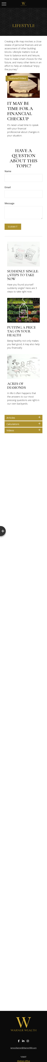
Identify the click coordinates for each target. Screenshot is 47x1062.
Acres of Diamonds (16, 386)
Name (8, 171)
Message (9, 203)
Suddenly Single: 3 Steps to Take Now (23, 275)
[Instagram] (28, 1041)
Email (8, 187)
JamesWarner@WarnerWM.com (23, 1048)
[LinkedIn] (23, 1041)
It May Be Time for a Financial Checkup (20, 111)
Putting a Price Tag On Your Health (21, 331)
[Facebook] (18, 1041)
